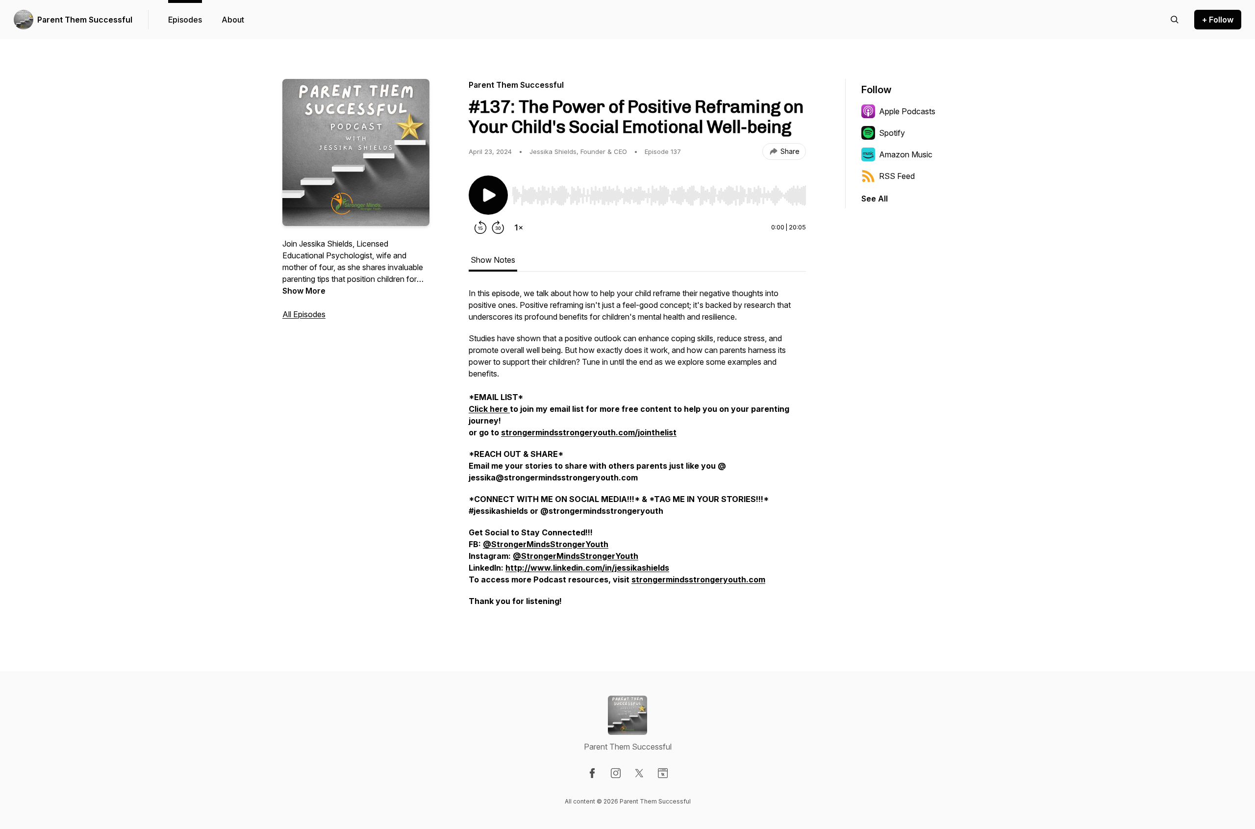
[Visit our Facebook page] (592, 773)
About (233, 20)
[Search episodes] (1175, 19)
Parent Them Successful (84, 20)
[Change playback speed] (518, 227)
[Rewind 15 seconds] (480, 227)
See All (874, 198)
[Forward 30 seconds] (498, 227)
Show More (304, 291)
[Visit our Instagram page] (616, 773)
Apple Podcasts (907, 111)
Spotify (892, 133)
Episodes (185, 20)
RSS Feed (897, 176)
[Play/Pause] (488, 195)
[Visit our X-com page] (639, 773)
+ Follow (1217, 20)
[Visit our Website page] (663, 773)
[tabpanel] (637, 452)
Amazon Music (905, 154)
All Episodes (304, 314)
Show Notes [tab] (493, 260)
